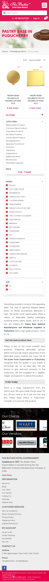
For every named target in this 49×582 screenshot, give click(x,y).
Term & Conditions (9, 511)
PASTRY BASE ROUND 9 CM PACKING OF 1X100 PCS (13, 99)
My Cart (5, 542)
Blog (4, 486)
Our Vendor (7, 493)
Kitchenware (11, 160)
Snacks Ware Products (15, 138)
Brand (9, 181)
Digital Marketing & (10, 579)
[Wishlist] (18, 67)
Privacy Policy (8, 517)
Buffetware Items (13, 156)
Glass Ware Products (14, 131)
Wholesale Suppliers (14, 163)
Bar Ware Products (14, 134)
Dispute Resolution (10, 523)
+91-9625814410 (22, 561)
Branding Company (27, 579)
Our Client (6, 490)
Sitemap (5, 499)
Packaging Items (18, 51)
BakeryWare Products (15, 125)
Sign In (36, 18)
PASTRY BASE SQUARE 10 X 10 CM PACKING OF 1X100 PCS (36, 99)
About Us (6, 483)
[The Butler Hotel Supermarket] (24, 5)
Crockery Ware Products (16, 128)
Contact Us (6, 496)
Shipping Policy (8, 520)
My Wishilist (6, 538)
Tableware (10, 150)
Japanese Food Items (15, 144)
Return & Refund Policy (11, 514)
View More (7, 475)
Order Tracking (8, 535)
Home (5, 51)
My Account (7, 532)
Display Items (11, 153)
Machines (10, 147)
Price (8, 169)
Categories (11, 121)
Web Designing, (34, 577)
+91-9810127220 (21, 18)
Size (8, 282)
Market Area (7, 502)
